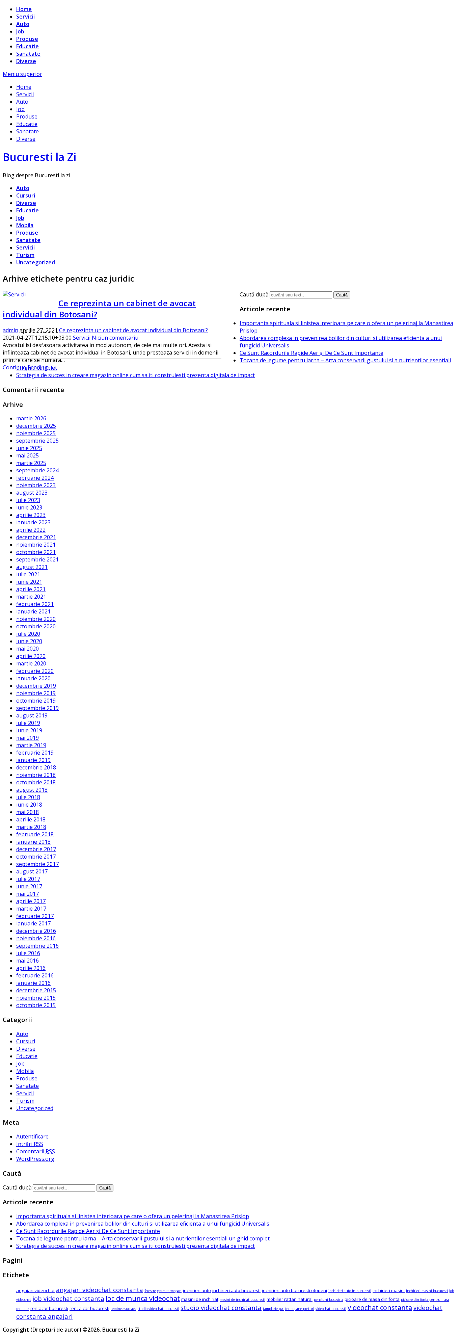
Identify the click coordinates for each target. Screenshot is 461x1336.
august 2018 (32, 789)
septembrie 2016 (37, 945)
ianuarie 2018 (33, 841)
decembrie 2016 (36, 931)
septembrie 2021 (37, 559)
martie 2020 (31, 663)
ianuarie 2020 (33, 678)
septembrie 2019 (37, 708)
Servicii (25, 16)
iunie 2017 (29, 886)
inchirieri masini (389, 1290)
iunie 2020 (29, 641)
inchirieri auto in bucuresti (349, 1290)
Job (20, 31)
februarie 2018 (35, 834)
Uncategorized (35, 262)
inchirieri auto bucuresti (236, 1290)
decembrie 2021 (36, 537)
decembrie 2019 (36, 685)
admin (10, 330)
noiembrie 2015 (36, 997)
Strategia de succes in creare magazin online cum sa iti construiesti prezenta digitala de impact (135, 375)
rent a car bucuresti (89, 1308)
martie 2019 (31, 745)
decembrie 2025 (36, 425)
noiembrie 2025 (36, 433)
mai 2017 (27, 893)
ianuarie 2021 (33, 611)
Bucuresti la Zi (39, 157)
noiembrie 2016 (36, 938)
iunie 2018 (29, 804)
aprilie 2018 (31, 819)
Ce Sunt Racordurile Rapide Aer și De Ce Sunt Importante (311, 353)
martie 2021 (31, 596)
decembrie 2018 (36, 767)
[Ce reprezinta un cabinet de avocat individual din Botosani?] (14, 294)
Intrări (29, 1144)
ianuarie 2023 (33, 522)
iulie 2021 (28, 574)
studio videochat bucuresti (158, 1308)
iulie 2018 (28, 797)
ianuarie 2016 (33, 983)
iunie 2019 (29, 730)
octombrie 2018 (36, 782)
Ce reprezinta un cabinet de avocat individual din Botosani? (133, 330)
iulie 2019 (28, 723)
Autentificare (32, 1136)
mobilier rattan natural (290, 1299)
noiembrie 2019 (36, 693)
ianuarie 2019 (33, 760)
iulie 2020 (28, 633)
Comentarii (35, 1151)
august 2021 (32, 567)
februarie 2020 (35, 671)
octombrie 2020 (36, 626)
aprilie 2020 (31, 656)
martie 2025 (31, 463)
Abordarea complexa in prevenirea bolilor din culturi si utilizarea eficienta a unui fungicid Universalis (142, 1223)
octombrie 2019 (36, 700)
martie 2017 (31, 908)
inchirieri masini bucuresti (427, 1290)
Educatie (27, 46)
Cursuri (25, 195)
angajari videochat (35, 1290)
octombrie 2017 (36, 856)
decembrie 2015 (36, 990)
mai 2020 (27, 648)
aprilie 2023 (31, 515)
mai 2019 (27, 737)
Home (24, 9)
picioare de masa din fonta (372, 1299)
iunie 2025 (29, 448)
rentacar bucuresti (49, 1308)
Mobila (24, 225)
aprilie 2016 (31, 968)
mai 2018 (27, 812)
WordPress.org (35, 1158)
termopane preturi (299, 1308)
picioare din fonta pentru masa (425, 1299)
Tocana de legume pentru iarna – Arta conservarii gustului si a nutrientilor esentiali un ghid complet (143, 1238)
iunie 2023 (29, 507)
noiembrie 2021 (36, 544)
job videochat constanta (68, 1298)
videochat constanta (380, 1307)
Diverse (26, 61)
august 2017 (32, 871)
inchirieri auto (197, 1290)
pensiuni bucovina (328, 1299)
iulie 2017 (28, 879)
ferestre (150, 1290)
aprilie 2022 (31, 529)
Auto (22, 24)
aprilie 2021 (31, 589)
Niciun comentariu (115, 337)
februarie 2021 (35, 604)
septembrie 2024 (37, 470)
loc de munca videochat (143, 1298)
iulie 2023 (28, 500)
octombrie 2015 (36, 1005)
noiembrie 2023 (36, 485)
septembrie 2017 (37, 864)
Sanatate (28, 53)
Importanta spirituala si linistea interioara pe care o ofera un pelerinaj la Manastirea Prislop (132, 1216)
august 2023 (32, 492)
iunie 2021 (29, 581)
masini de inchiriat (199, 1299)
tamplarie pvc (273, 1308)
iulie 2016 (28, 953)
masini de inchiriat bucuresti (242, 1299)
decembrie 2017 (36, 849)
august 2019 (32, 715)
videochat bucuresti (331, 1308)
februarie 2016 (35, 975)
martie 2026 (31, 418)
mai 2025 (27, 455)
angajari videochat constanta (99, 1289)
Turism (25, 255)
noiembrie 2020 (36, 619)
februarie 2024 (35, 477)
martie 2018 (31, 827)
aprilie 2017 (31, 901)
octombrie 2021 (36, 552)
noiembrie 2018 (36, 775)
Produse (27, 39)
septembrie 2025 (37, 440)
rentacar (22, 1308)
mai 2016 (27, 960)
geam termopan (169, 1290)
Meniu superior (22, 74)
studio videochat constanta (221, 1307)
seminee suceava (123, 1308)
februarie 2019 (35, 752)
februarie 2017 (35, 916)
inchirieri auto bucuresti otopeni (294, 1290)
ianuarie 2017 (33, 923)
